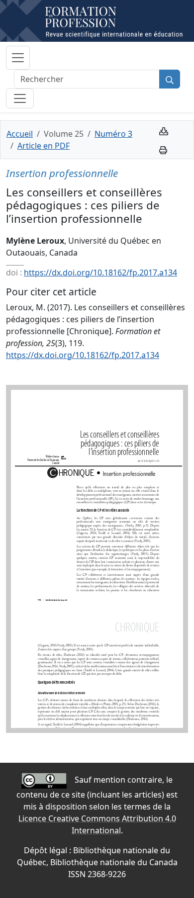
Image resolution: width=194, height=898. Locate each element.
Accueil (19, 133)
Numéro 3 (113, 133)
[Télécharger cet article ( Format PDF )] (164, 130)
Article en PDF (43, 145)
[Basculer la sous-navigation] (20, 98)
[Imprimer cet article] (163, 149)
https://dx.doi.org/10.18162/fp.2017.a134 (100, 272)
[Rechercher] (169, 79)
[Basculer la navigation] (18, 58)
